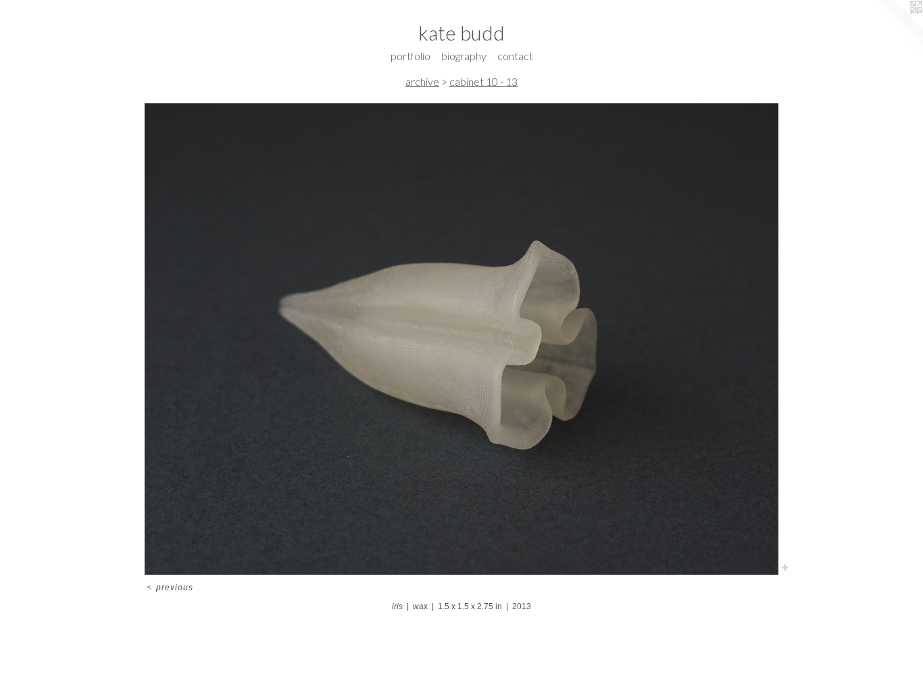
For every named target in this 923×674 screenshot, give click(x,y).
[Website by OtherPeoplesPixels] (896, 27)
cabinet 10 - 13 (483, 81)
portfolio (410, 55)
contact (515, 55)
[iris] (461, 339)
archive (422, 81)
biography (464, 55)
